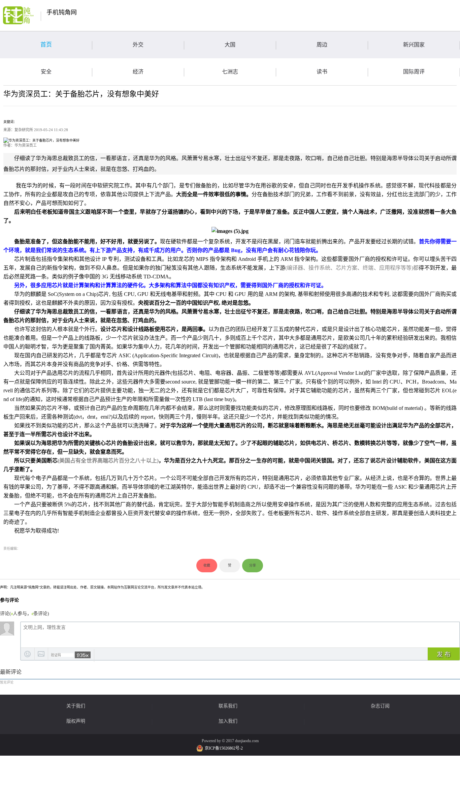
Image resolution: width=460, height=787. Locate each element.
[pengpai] (18, 15)
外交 (138, 45)
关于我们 (75, 706)
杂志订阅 (380, 706)
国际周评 (414, 71)
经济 (138, 71)
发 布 (444, 654)
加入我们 (228, 721)
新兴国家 (414, 45)
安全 (46, 71)
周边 (322, 45)
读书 (322, 71)
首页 (46, 44)
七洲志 (230, 71)
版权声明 (75, 721)
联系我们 (228, 706)
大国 (230, 45)
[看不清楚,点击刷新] (83, 655)
